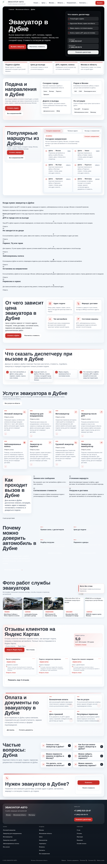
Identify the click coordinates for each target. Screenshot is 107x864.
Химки (45, 91)
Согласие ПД (91, 860)
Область (61, 3)
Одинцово (46, 94)
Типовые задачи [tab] (73, 131)
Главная (11, 9)
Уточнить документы (26, 730)
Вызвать (100, 3)
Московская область (22, 9)
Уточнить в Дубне (13, 335)
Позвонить (88, 782)
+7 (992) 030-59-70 (75, 46)
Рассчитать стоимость (37, 46)
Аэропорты (42, 843)
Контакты (83, 3)
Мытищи (51, 91)
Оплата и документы (73, 860)
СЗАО (80, 91)
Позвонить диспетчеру (83, 52)
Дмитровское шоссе (49, 111)
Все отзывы (30, 649)
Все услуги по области (12, 403)
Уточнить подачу (13, 108)
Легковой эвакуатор (9, 830)
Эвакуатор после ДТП (9, 840)
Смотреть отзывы (80, 644)
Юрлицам (80, 837)
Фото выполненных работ (88, 553)
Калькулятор (43, 840)
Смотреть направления (92, 136)
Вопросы (42, 847)
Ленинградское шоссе (90, 91)
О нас (78, 830)
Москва (52, 3)
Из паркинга (85, 109)
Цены (44, 3)
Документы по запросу (55, 553)
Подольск (58, 91)
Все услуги (6, 847)
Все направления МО (14, 113)
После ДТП (77, 109)
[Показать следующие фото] (82, 594)
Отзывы (79, 833)
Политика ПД (83, 860)
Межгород (93, 112)
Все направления (44, 853)
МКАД (58, 111)
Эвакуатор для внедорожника (12, 833)
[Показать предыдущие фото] (79, 594)
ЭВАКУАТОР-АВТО (16, 807)
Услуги (37, 3)
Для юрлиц (10, 730)
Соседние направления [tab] (53, 131)
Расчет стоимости (89, 788)
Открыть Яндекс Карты (14, 649)
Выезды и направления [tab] (92, 131)
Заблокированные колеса (81, 112)
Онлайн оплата (81, 843)
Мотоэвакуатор (7, 837)
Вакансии (80, 840)
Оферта (63, 860)
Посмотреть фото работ (12, 569)
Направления (72, 3)
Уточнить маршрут (15, 152)
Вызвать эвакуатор (17, 46)
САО (75, 91)
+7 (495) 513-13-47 (75, 40)
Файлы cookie (100, 860)
